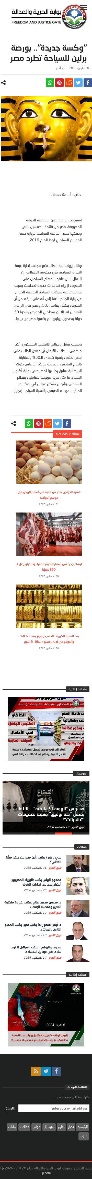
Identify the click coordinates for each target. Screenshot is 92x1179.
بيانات (12, 1127)
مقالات (24, 1127)
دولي (36, 1127)
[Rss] (36, 1071)
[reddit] (69, 82)
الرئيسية (82, 1127)
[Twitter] (46, 1071)
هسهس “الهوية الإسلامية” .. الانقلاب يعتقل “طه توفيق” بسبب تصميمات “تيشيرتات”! (48, 814)
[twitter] (78, 82)
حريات (84, 1136)
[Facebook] (56, 1071)
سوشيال (49, 1127)
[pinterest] (59, 82)
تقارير (61, 1127)
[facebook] (88, 82)
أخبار (58, 68)
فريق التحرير (77, 826)
